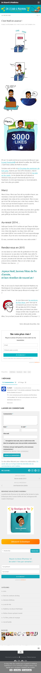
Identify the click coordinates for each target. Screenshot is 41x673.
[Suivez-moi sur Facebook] (29, 470)
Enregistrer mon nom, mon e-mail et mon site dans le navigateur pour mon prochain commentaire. (20, 442)
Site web (6, 433)
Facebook (19, 372)
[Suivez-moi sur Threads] (38, 470)
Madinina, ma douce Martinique (13, 609)
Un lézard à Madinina (9, 2)
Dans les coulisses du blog (11, 595)
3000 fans (12, 372)
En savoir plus (27, 670)
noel (29, 372)
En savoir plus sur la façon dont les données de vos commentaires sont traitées (19, 464)
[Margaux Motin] (36, 635)
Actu (4, 591)
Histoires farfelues (8, 600)
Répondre (10, 402)
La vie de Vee (6, 15)
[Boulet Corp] (28, 635)
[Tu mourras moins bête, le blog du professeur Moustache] (16, 635)
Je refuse (17, 670)
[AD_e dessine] (3, 640)
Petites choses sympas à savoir (12, 613)
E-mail (23, 427)
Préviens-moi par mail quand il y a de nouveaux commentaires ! (18, 448)
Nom (5, 427)
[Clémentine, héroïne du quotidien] (3, 635)
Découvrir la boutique (20, 542)
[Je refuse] (39, 667)
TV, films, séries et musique (11, 617)
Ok (11, 670)
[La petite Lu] (24, 635)
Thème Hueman (31, 657)
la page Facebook (7, 162)
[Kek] (20, 635)
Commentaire (8, 414)
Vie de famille (7, 622)
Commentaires (10, 382)
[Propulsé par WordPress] (19, 657)
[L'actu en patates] (11, 635)
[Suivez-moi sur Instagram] (32, 470)
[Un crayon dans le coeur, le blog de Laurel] (7, 635)
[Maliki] (32, 635)
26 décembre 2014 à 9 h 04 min (22, 387)
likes (25, 372)
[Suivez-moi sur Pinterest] (35, 470)
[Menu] (38, 2)
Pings (23, 382)
